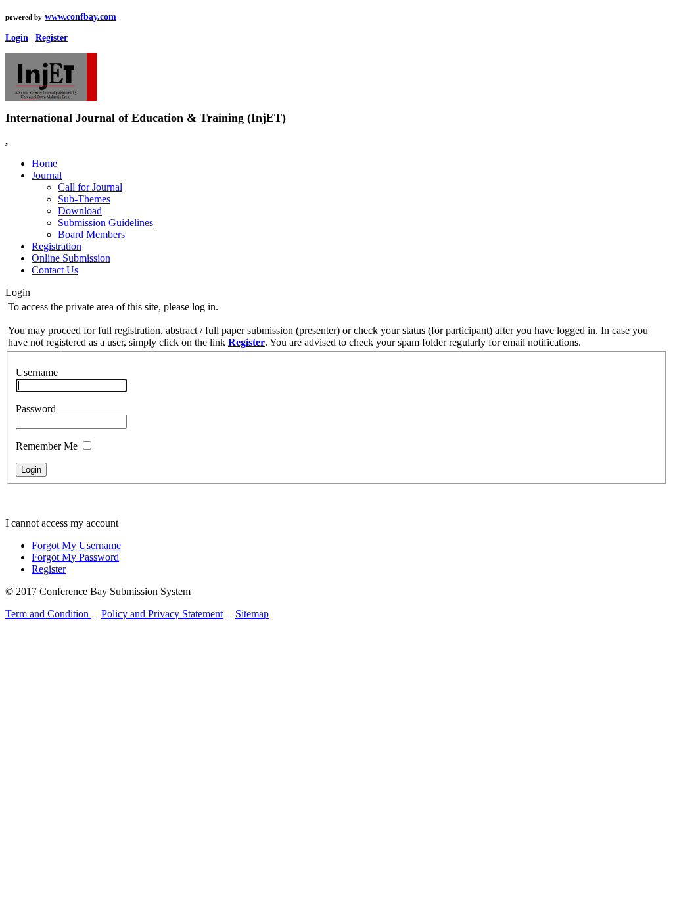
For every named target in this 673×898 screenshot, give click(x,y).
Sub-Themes (84, 198)
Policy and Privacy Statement (162, 613)
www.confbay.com (80, 17)
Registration (56, 246)
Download (80, 210)
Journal (47, 175)
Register (49, 569)
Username (37, 372)
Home (44, 163)
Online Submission (71, 258)
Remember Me (47, 446)
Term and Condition (48, 613)
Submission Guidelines (105, 222)
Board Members (91, 234)
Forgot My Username (76, 545)
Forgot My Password (75, 557)
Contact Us (55, 269)
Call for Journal (90, 187)
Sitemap (252, 613)
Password (36, 408)
